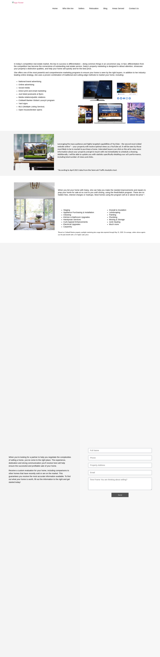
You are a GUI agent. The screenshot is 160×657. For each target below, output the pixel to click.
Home (55, 8)
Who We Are (67, 8)
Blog (105, 8)
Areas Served (118, 8)
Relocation (94, 8)
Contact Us (134, 8)
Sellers (81, 8)
